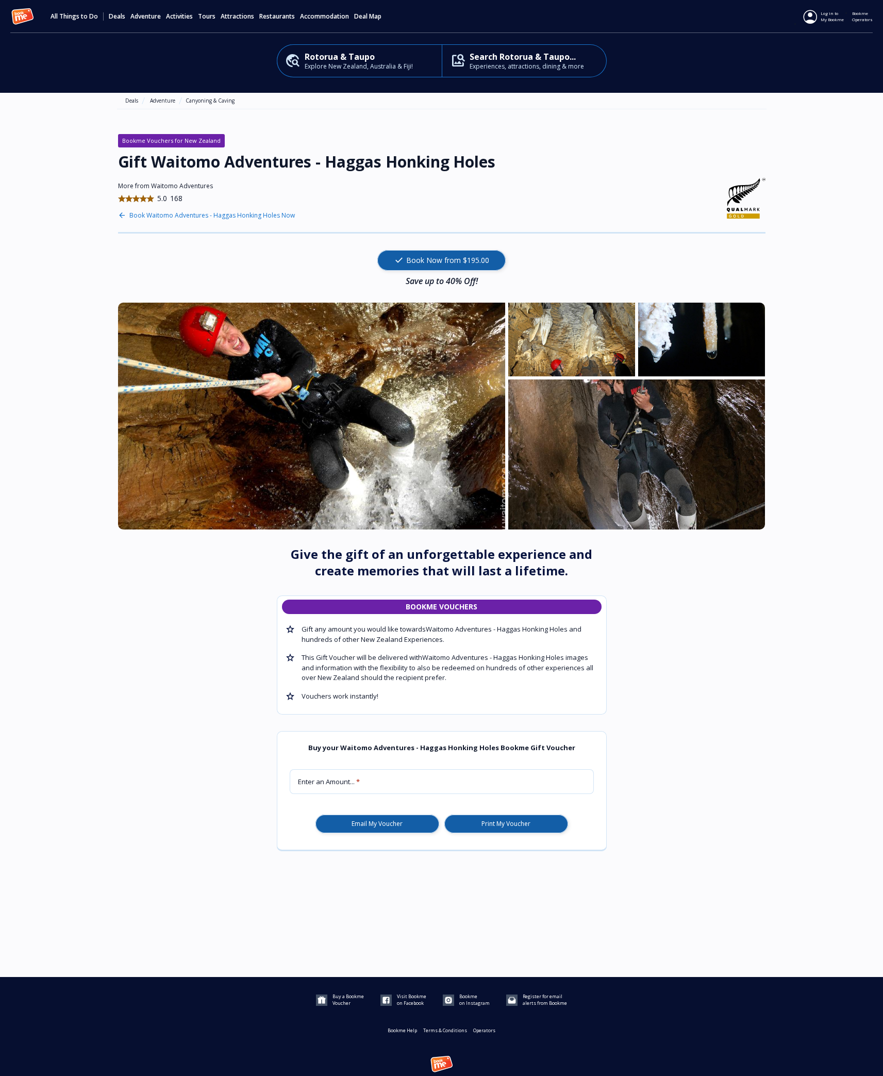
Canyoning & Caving (210, 100)
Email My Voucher (377, 824)
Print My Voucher (505, 824)
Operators (484, 1030)
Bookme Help (402, 1030)
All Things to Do (74, 16)
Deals (117, 16)
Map (375, 16)
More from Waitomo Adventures (165, 185)
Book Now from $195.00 (441, 260)
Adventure (162, 100)
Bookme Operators (862, 16)
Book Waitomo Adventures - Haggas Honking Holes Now (212, 215)
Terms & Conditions (445, 1030)
